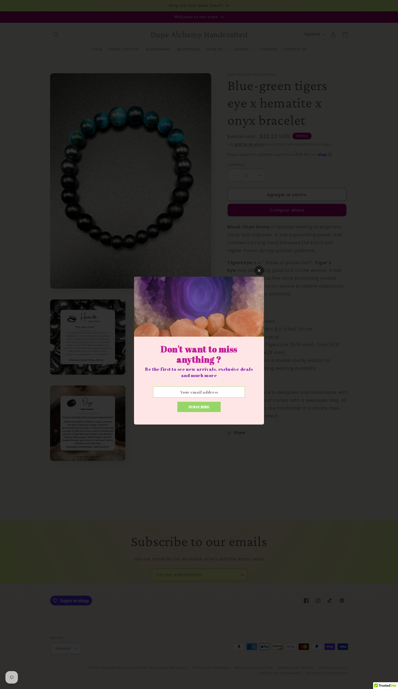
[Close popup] (259, 270)
